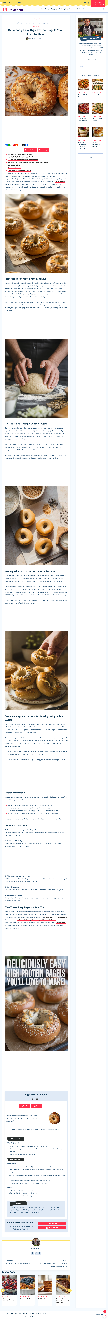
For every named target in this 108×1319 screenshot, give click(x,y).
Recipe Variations (14, 165)
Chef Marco (34, 38)
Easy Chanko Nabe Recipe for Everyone (18, 1261)
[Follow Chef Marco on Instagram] (36, 1253)
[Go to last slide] (3, 1290)
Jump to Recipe (31, 150)
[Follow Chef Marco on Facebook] (32, 1253)
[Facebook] (81, 2)
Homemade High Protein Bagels (55, 917)
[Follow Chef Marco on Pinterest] (39, 1253)
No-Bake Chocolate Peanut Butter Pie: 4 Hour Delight (62, 1300)
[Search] (100, 66)
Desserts (36, 26)
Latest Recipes (23, 1313)
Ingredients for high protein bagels (20, 154)
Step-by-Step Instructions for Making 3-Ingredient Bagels (28, 162)
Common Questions (14, 168)
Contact (77, 9)
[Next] (70, 1290)
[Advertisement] (36, 53)
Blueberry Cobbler (26, 1299)
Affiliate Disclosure (27, 1316)
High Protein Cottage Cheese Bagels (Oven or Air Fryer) (36, 920)
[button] (33, 19)
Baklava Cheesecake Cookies (96, 144)
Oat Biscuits (42, 1299)
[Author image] (27, 38)
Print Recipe (44, 150)
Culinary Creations (65, 9)
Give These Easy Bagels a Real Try (19, 171)
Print (25, 1106)
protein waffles (60, 182)
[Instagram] (88, 2)
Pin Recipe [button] (53, 1224)
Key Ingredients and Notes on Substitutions (23, 160)
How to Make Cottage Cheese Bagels (20, 157)
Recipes (54, 9)
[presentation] (9, 1285)
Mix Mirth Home (43, 9)
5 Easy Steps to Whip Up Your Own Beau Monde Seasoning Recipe (54, 1263)
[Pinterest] (85, 2)
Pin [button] (37, 1106)
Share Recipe (53, 1227)
